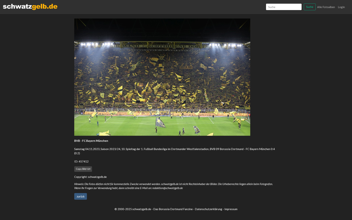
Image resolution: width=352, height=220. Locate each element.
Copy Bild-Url (83, 168)
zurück (81, 196)
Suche (309, 6)
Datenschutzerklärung (208, 209)
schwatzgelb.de (97, 176)
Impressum (230, 209)
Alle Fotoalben (326, 7)
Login (341, 7)
